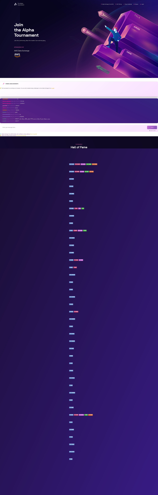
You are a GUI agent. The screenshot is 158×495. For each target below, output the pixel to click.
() (52, 88)
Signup (136, 4)
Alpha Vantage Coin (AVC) (107, 4)
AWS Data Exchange (21, 51)
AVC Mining (119, 4)
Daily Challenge (128, 4)
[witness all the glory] (21, 135)
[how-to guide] (33, 134)
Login (142, 4)
